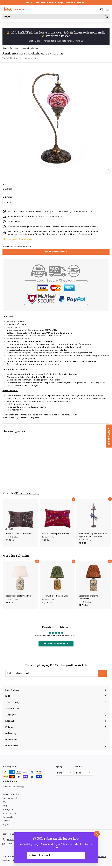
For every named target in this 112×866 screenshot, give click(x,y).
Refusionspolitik (9, 798)
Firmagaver (7, 809)
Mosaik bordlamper (30, 48)
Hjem (4, 48)
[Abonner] (102, 673)
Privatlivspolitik (9, 813)
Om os (5, 802)
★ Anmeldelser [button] (109, 436)
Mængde (7, 196)
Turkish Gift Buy (9, 58)
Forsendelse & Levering (13, 786)
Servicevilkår (8, 817)
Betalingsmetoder (10, 794)
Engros (5, 824)
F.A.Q (4, 790)
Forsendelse (7, 246)
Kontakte (6, 821)
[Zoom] (107, 170)
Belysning (14, 48)
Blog (4, 805)
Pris (4, 184)
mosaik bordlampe (86, 361)
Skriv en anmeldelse (56, 643)
